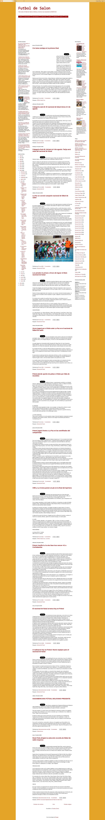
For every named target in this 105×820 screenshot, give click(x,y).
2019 (21, 161)
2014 (21, 170)
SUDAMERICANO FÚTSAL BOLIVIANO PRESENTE (51, 699)
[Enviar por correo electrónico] (53, 98)
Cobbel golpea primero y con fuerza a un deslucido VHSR (24, 76)
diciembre (23, 172)
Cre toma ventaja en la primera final (45, 48)
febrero (22, 279)
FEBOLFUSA (78, 187)
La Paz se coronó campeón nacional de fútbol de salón (23, 203)
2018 (21, 163)
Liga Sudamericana (79, 210)
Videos (76, 272)
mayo (22, 273)
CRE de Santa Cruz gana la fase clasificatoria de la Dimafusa (24, 87)
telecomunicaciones (42, 690)
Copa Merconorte (78, 179)
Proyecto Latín (78, 244)
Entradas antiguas (67, 804)
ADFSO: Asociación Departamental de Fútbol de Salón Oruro (49, 799)
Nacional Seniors (78, 217)
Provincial (77, 242)
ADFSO (61, 16)
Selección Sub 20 (78, 261)
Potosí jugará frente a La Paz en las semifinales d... (23, 228)
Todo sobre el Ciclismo (79, 119)
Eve (39, 98)
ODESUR (77, 238)
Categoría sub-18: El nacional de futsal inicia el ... (23, 190)
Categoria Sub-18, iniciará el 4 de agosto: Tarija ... (23, 196)
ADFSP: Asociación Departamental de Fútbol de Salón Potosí (80, 149)
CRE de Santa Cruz (41, 100)
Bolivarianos (77, 162)
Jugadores (77, 199)
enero (22, 281)
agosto (22, 179)
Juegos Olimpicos (78, 195)
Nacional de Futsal (41, 268)
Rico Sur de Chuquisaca (80, 246)
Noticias (76, 236)
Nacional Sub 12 (78, 222)
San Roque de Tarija (79, 252)
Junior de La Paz (78, 201)
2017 (21, 165)
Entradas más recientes (38, 804)
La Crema (48, 538)
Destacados (77, 183)
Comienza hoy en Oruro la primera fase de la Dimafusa (24, 57)
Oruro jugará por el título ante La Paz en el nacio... (23, 216)
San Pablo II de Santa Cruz (80, 249)
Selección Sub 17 (78, 259)
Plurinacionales (78, 240)
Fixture (76, 189)
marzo (22, 277)
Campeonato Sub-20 (79, 166)
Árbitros (76, 154)
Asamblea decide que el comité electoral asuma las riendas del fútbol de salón (23, 112)
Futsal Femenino (27, 16)
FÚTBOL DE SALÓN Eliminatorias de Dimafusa (23, 66)
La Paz (76, 205)
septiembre (23, 177)
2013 (21, 283)
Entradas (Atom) (55, 808)
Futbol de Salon (34, 8)
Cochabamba (77, 172)
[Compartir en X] (56, 98)
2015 (21, 168)
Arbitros (76, 152)
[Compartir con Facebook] (57, 98)
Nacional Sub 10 (78, 220)
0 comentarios (47, 98)
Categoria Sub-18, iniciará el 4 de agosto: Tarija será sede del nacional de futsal (51, 150)
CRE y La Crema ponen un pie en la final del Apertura (52, 488)
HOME (20, 16)
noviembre (23, 173)
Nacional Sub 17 (78, 230)
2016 (21, 166)
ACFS (66, 16)
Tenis (77, 79)
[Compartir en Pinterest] (58, 98)
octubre (22, 175)
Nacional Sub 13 (78, 224)
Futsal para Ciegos (79, 193)
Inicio (54, 804)
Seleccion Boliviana (79, 254)
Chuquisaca (77, 168)
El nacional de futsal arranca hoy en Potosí (48, 609)
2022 (21, 156)
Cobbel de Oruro (78, 170)
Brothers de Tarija (78, 164)
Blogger (56, 817)
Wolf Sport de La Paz (79, 276)
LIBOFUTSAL (43, 16)
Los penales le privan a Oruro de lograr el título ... (23, 210)
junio (22, 271)
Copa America (78, 174)
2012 (21, 285)
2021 (21, 157)
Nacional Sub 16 (78, 228)
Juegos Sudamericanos (80, 197)
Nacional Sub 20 (78, 234)
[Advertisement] (52, 30)
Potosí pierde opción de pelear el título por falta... (23, 222)
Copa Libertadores (35, 16)
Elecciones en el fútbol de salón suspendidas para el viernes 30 (23, 123)
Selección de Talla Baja (80, 256)
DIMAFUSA (56, 16)
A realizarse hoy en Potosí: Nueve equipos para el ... (23, 254)
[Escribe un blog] (54, 98)
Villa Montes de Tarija (79, 274)
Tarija (76, 265)
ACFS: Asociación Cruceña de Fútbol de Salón (80, 141)
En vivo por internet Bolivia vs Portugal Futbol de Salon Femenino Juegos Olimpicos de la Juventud (24, 146)
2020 (21, 159)
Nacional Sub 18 (40, 142)
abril (22, 275)
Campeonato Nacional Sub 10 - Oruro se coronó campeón (27, 99)
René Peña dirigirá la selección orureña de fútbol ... (23, 267)
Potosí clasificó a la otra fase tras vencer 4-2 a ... (23, 242)
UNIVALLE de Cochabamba (80, 269)
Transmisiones (78, 267)
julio (22, 181)
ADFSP (49, 16)
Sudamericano (40, 731)
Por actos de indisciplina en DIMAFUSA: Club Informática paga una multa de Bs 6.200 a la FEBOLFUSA (24, 46)
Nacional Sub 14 (78, 226)
